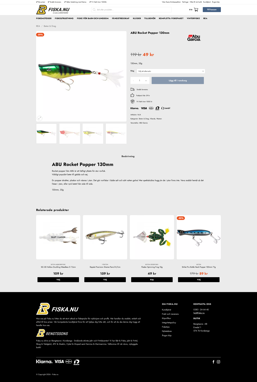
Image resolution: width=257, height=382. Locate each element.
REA (205, 18)
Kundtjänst (207, 2)
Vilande (152, 118)
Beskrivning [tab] (128, 156)
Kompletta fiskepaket (171, 18)
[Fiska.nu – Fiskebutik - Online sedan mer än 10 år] (53, 9)
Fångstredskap (120, 18)
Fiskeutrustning (64, 18)
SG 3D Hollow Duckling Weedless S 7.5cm (58, 267)
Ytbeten (159, 118)
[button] (193, 9)
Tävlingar (185, 2)
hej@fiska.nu (199, 312)
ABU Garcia (143, 123)
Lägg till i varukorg (178, 80)
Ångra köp (216, 2)
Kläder (137, 18)
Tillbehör (149, 18)
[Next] (121, 76)
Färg (132, 71)
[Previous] (41, 76)
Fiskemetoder (43, 18)
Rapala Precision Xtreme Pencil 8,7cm (105, 267)
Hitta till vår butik (196, 2)
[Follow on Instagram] (218, 362)
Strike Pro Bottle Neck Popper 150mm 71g (199, 267)
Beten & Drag (50, 26)
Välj (58, 279)
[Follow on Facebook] (213, 362)
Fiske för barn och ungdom (93, 18)
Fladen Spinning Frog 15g (151, 267)
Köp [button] (152, 279)
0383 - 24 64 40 (201, 309)
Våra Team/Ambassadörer (171, 2)
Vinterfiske (193, 18)
